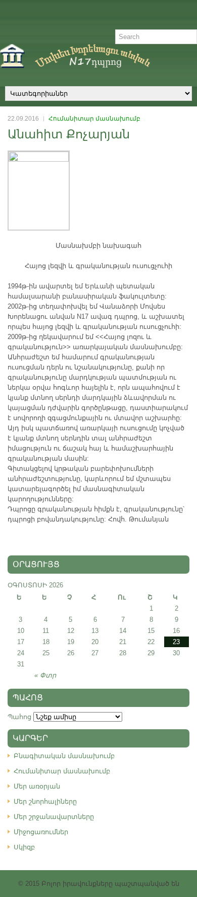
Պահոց (19, 717)
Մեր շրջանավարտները (54, 816)
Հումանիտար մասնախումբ (94, 118)
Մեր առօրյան (37, 786)
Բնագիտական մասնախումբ (64, 756)
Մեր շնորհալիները (45, 801)
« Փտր (45, 675)
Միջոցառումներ (41, 832)
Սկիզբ (24, 847)
